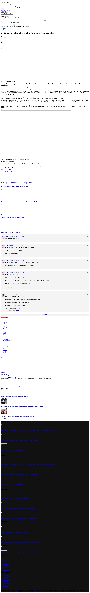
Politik (5, 26)
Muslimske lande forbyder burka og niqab (12, 386)
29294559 (15, 591)
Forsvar (4, 326)
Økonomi (5, 350)
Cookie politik (3, 11)
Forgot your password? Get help (7, 10)
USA (4, 347)
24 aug (23, 272)
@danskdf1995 (18, 236)
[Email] (26, 44)
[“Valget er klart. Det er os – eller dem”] (8, 228)
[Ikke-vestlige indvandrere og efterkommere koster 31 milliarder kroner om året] (4, 403)
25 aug (23, 260)
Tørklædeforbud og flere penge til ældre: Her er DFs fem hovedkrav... (19, 518)
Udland (4, 345)
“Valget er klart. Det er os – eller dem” (11, 232)
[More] (30, 44)
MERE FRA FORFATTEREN (21, 186)
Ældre (4, 348)
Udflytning (5, 344)
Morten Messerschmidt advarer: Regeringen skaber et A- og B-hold (19, 201)
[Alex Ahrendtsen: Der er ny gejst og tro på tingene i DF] (4, 495)
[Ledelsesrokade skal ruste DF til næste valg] (8, 213)
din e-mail (15, 15)
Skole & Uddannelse (7, 340)
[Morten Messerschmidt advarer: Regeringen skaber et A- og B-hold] (8, 198)
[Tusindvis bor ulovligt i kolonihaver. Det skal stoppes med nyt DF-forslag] (4, 506)
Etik (4, 323)
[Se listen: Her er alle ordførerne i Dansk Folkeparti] (4, 393)
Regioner (5, 338)
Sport (4, 341)
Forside (2, 26)
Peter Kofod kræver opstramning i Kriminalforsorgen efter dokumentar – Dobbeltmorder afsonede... (28, 430)
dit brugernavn (16, 6)
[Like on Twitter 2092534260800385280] (11, 255)
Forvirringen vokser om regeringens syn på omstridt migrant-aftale (19, 183)
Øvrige (8, 26)
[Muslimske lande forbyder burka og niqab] (4, 383)
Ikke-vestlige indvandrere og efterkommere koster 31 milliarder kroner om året (22, 406)
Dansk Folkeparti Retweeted (10, 293)
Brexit (4, 321)
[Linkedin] (21, 44)
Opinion (5, 335)
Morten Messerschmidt (10, 294)
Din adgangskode (16, 7)
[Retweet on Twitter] (4, 292)
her (10, 169)
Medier (4, 332)
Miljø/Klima (5, 333)
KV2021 (5, 331)
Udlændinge (5, 346)
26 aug (23, 236)
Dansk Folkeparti (9, 236)
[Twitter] (16, 44)
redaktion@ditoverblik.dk (36, 591)
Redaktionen (3, 37)
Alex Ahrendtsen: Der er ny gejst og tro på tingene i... (15, 498)
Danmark (5, 322)
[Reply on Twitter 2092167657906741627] (6, 267)
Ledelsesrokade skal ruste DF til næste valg (12, 217)
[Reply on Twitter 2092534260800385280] (6, 255)
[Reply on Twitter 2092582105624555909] (6, 240)
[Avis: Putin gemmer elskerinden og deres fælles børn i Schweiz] (4, 413)
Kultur (4, 328)
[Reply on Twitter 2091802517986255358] (6, 310)
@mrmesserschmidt (21, 294)
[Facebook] (11, 44)
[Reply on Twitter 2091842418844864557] (6, 288)
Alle (4, 320)
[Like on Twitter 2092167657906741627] (11, 267)
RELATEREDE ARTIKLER (7, 186)
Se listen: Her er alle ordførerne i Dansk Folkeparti (14, 396)
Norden (4, 334)
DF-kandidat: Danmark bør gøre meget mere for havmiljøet (19, 182)
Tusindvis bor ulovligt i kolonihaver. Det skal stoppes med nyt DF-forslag (20, 508)
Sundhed (5, 342)
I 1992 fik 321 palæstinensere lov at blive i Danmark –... (16, 375)
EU (4, 325)
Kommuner (5, 327)
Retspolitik (5, 339)
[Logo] (5, 23)
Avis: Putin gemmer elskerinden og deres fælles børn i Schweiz (17, 416)
